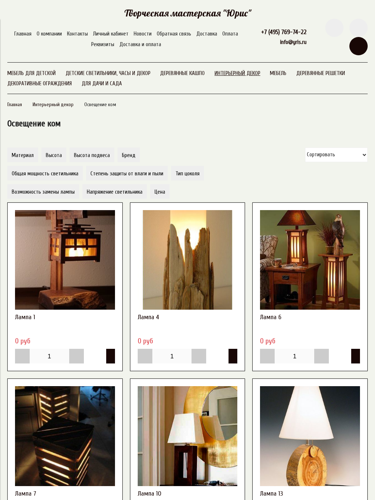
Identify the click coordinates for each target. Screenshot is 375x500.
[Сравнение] (358, 28)
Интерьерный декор (53, 105)
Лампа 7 (25, 493)
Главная (22, 34)
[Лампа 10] (188, 436)
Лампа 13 (271, 493)
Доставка (206, 34)
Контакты (77, 34)
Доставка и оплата (140, 44)
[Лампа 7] (65, 436)
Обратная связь (174, 34)
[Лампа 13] (310, 436)
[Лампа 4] (188, 260)
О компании (49, 34)
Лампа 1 (25, 317)
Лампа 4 (148, 317)
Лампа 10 (149, 493)
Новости (143, 34)
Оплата (230, 34)
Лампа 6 (270, 317)
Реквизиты (102, 44)
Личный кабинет (111, 34)
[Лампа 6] (310, 260)
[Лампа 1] (65, 260)
